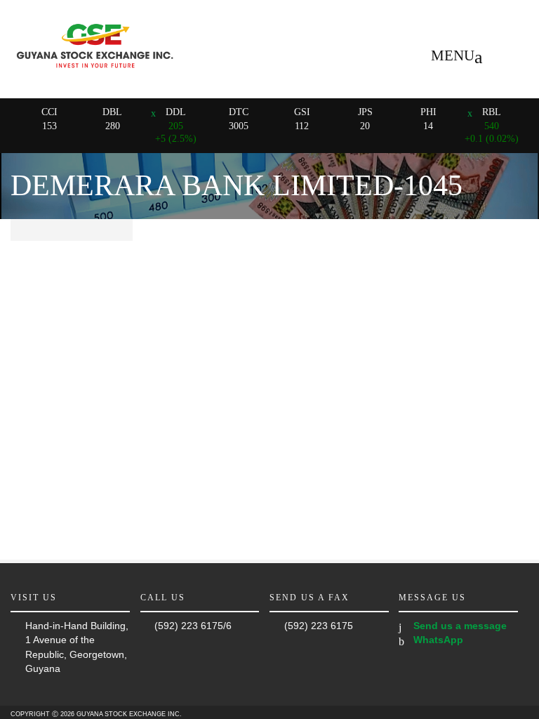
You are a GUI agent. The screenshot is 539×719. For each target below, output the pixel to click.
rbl (491, 112)
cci (49, 112)
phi (428, 112)
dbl (112, 112)
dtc (238, 112)
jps (365, 112)
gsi (302, 112)
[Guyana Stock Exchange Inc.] (95, 73)
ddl (176, 112)
